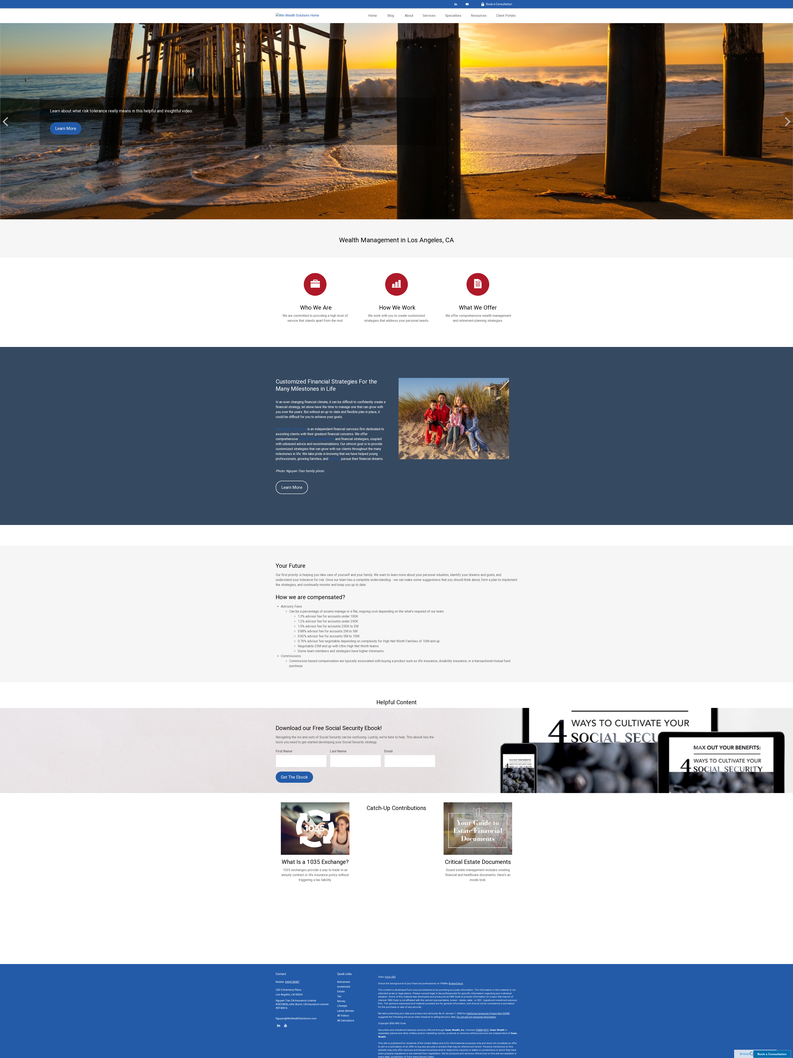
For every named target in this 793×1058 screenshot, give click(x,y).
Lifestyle (342, 1006)
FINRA (479, 1030)
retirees (335, 459)
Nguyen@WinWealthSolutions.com (296, 1018)
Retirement (343, 982)
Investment (343, 986)
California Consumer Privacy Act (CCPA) (488, 1013)
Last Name (338, 751)
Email (388, 751)
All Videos (343, 1015)
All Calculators (345, 1020)
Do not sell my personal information (476, 1017)
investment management (316, 439)
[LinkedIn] (455, 4)
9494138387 (292, 982)
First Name (284, 751)
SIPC (486, 1030)
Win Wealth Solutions (291, 429)
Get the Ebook (294, 777)
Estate (341, 991)
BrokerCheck (456, 983)
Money (341, 1001)
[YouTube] (467, 4)
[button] (373, 15)
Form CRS (390, 977)
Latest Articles (345, 1010)
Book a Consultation (499, 4)
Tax (339, 996)
